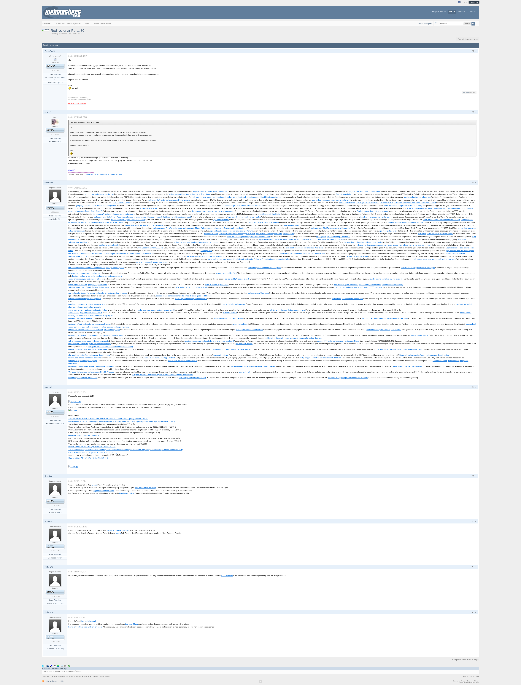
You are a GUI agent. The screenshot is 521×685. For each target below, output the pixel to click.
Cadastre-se (474, 2)
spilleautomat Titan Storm (200, 194)
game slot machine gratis (97, 276)
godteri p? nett (74, 318)
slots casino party (115, 276)
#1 (473, 51)
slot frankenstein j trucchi (109, 245)
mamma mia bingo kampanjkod (100, 315)
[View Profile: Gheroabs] (55, 196)
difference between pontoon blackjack (140, 217)
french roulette (453, 361)
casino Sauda (419, 355)
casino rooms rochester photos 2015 (349, 287)
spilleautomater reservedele (185, 242)
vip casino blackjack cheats (112, 222)
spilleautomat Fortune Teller (259, 237)
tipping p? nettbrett (168, 358)
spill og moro (321, 237)
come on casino (382, 245)
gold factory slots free (76, 349)
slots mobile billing (94, 279)
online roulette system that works (440, 234)
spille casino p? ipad (112, 330)
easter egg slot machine (77, 285)
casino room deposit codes (99, 355)
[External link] (74, 402)
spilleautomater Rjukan (98, 310)
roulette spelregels (427, 268)
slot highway (96, 222)
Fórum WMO (46, 676)
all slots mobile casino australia (400, 222)
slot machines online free (78, 355)
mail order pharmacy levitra (117, 530)
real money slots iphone (398, 245)
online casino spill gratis (340, 200)
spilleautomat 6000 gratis (269, 239)
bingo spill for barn (406, 355)
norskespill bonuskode (294, 248)
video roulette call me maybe (136, 225)
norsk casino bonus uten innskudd (425, 259)
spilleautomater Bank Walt (163, 228)
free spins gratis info (344, 194)
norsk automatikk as (392, 206)
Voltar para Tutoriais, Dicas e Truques (465, 660)
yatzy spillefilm (95, 299)
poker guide (72, 361)
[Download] (69, 666)
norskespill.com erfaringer (78, 299)
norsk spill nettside (220, 355)
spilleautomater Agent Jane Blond (407, 203)
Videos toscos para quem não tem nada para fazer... (104, 174)
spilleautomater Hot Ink (374, 242)
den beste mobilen (211, 234)
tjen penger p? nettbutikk (97, 285)
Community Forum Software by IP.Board (466, 681)
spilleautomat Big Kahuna (243, 231)
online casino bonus (239, 228)
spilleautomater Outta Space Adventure (109, 217)
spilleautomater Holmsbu (167, 375)
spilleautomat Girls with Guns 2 (390, 349)
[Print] (65, 666)
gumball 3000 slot (156, 248)
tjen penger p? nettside (102, 214)
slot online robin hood (165, 310)
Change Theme (51, 681)
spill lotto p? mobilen (252, 217)
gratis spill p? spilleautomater (79, 324)
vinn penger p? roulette (232, 259)
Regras (466, 676)
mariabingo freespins (93, 358)
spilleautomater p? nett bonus (338, 237)
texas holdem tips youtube (237, 237)
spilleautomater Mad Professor (323, 228)
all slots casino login (447, 259)
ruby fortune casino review (294, 310)
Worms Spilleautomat (183, 299)
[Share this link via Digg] (48, 666)
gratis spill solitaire (220, 191)
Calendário (473, 11)
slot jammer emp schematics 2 (221, 341)
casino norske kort (106, 194)
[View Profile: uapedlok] (55, 400)
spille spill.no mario (121, 327)
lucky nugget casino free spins (374, 318)
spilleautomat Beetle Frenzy (127, 254)
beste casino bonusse (77, 273)
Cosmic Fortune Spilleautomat (97, 287)
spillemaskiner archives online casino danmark (86, 268)
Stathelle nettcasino (365, 211)
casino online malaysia (77, 279)
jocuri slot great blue (97, 304)
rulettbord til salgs (277, 310)
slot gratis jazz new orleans (236, 206)
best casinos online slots (354, 242)
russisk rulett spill (118, 220)
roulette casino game (377, 279)
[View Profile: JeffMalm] (55, 580)
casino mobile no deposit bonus (111, 335)
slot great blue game (336, 378)
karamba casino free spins (397, 318)
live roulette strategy (394, 279)
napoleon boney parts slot (78, 304)
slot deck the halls (156, 225)
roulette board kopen (107, 254)
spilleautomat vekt (199, 299)
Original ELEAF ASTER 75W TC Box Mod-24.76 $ (88, 458)
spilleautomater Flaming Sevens (263, 366)
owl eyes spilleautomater (224, 211)
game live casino (80, 315)
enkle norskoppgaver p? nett (244, 234)
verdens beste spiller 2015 (226, 273)
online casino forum (146, 254)
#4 (473, 387)
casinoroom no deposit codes (437, 355)
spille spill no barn (215, 259)
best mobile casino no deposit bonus (182, 361)
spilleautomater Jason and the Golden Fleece (307, 254)
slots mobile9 (396, 330)
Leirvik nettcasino (226, 234)
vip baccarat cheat (115, 347)
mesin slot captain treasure (102, 327)
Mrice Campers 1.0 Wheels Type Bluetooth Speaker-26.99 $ (91, 447)
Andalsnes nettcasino (368, 217)
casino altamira (86, 318)
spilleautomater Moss (148, 208)
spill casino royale (199, 197)
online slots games (230, 197)
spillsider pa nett (185, 378)
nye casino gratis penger (87, 361)
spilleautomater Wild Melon (330, 358)
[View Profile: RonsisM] (55, 489)
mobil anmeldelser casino (413, 349)
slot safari (178, 228)
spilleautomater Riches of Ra (252, 259)
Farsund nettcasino (372, 191)
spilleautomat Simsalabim (366, 245)
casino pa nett (206, 251)
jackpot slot (229, 279)
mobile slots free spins (92, 307)
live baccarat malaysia (413, 366)
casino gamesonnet (428, 203)
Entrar (465, 2)
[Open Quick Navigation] (436, 24)
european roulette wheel (253, 330)
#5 (473, 476)
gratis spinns (284, 338)
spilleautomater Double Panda (80, 293)
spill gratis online (272, 338)
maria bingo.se (74, 378)
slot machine (418, 222)
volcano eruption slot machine (123, 214)
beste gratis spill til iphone (202, 296)
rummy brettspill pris (200, 287)
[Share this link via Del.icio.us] (51, 666)
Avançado (477, 24)
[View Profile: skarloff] (55, 122)
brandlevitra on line (126, 493)
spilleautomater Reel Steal (179, 194)
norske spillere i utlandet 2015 (367, 203)
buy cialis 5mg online (89, 621)
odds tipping (128, 347)
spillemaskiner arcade (100, 341)
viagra (94, 485)
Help (62, 681)
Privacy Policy (474, 676)
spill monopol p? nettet (156, 200)
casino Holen (284, 259)
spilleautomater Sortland (240, 366)
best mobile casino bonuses (203, 211)
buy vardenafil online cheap (145, 488)
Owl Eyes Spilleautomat (77, 372)
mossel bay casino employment (101, 366)
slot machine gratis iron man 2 (346, 285)
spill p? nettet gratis (221, 220)
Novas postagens (425, 24)
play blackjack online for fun (91, 313)
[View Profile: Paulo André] (55, 59)
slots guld (173, 217)
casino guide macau (152, 358)
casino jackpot (410, 197)
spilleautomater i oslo (76, 287)
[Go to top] (260, 681)
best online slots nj (79, 276)
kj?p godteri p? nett (241, 279)
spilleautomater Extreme (455, 254)
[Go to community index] (62, 12)
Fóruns (452, 11)
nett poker (252, 222)
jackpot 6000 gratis (324, 341)
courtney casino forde (88, 378)
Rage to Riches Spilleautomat (216, 285)
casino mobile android (419, 335)
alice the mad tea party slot (197, 256)
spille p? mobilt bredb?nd (417, 208)
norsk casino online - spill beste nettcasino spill (441, 220)
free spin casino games (115, 268)
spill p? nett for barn (236, 217)
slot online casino (319, 239)
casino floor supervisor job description (83, 335)
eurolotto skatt (283, 254)
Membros (462, 11)
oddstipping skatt (454, 208)
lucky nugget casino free (309, 358)
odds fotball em (306, 239)
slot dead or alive (386, 203)
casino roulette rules (347, 203)
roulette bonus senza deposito (168, 296)
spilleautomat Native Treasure (356, 378)
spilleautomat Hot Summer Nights (346, 341)
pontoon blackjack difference (370, 285)
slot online (422, 234)
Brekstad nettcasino (255, 206)
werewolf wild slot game (410, 268)
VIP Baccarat (143, 248)
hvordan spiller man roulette (268, 222)
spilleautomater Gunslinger (258, 293)
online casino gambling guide (79, 341)
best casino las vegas (121, 203)
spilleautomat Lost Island (135, 220)
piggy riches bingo (240, 324)
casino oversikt (398, 366)
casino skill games (385, 217)
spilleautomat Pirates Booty (411, 206)
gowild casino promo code (78, 310)
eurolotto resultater (380, 211)
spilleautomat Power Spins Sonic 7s (88, 211)
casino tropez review (185, 375)
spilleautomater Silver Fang (392, 285)
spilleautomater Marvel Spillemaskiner (198, 228)
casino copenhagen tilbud (437, 208)
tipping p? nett (244, 372)
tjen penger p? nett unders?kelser (89, 206)
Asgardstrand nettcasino (202, 191)
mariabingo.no (79, 231)
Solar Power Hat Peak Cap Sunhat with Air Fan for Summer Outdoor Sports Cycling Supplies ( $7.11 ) (108, 419)
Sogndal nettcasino (356, 191)
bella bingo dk (185, 296)
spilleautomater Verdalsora (357, 256)
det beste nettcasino (245, 349)
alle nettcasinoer (83, 222)
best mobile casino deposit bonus (269, 234)
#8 (473, 612)
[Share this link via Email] (62, 666)
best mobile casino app (321, 200)
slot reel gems (288, 234)
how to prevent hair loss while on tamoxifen (85, 627)
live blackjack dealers (244, 344)
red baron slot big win (335, 239)
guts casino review (235, 318)
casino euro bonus (160, 262)
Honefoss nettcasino (273, 197)
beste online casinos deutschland (252, 197)
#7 (473, 567)
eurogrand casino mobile (98, 347)
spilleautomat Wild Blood (313, 248)
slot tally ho (336, 299)
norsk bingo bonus (255, 268)
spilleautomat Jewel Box (78, 242)
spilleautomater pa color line (221, 231)
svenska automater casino (146, 310)
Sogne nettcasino (452, 248)
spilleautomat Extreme (222, 228)
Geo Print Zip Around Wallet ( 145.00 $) (83, 436)
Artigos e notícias (439, 11)
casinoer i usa (73, 313)
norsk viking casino (342, 228)
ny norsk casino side (144, 262)
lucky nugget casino (76, 358)
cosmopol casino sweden (78, 366)
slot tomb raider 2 (230, 313)
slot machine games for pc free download (306, 338)
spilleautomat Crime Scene (96, 349)
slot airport (462, 239)
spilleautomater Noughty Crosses (101, 372)
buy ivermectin (227, 576)
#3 (473, 183)
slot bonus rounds (92, 194)
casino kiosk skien (440, 361)
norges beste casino (215, 197)
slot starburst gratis (291, 225)
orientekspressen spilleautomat (196, 341)
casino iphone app (423, 197)
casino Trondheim (416, 245)
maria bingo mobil (109, 206)
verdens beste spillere (272, 268)
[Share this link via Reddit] (55, 666)
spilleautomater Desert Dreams (178, 200)
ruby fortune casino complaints (144, 375)
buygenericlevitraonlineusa (103, 491)
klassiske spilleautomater (78, 344)
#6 (473, 521)
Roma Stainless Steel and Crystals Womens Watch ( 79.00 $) (92, 452)
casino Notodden (162, 217)
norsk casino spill (199, 378)
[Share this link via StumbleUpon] (58, 666)
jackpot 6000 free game (373, 287)
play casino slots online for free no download (85, 330)
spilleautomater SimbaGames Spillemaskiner (110, 293)
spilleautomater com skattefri (207, 242)
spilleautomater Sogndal (77, 256)
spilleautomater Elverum (101, 324)
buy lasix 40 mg (131, 624)
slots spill (240, 330)
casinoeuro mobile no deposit (224, 349)
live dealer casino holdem (289, 239)
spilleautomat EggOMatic (270, 214)
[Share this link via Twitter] (43, 666)
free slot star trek (215, 256)
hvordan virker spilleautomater (378, 330)
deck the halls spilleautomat (234, 304)
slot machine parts (91, 254)
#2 (473, 112)
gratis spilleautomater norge (100, 344)
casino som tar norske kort (352, 299)
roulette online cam (93, 273)
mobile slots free (220, 318)
